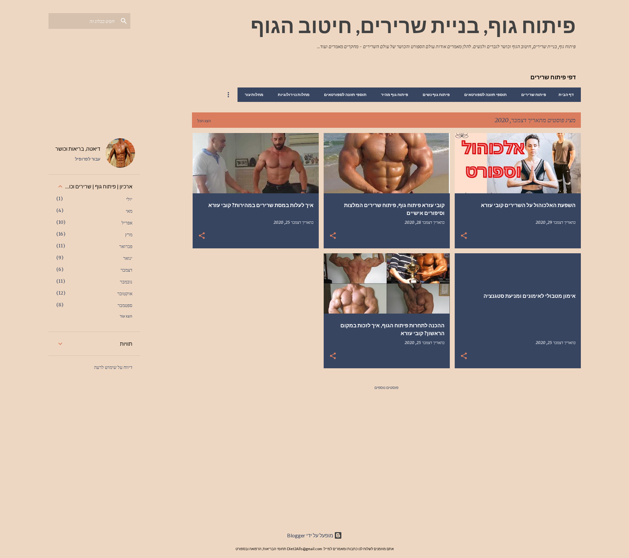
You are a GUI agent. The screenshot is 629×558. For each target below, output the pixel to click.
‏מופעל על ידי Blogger (310, 535)
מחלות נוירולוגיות (294, 94)
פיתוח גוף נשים (436, 94)
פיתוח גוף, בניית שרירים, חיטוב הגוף (413, 25)
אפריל (127, 223)
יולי (129, 199)
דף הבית (566, 94)
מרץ (128, 235)
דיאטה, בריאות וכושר (77, 148)
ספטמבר (125, 305)
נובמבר (126, 282)
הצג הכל (204, 120)
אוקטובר (124, 294)
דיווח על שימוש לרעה (113, 367)
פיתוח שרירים (533, 94)
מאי (129, 211)
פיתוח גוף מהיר (394, 94)
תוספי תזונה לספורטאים (485, 94)
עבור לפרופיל (87, 159)
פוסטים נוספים (386, 387)
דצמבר (126, 270)
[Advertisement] (166, 231)
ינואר (127, 258)
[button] (464, 236)
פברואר (125, 246)
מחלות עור (254, 94)
